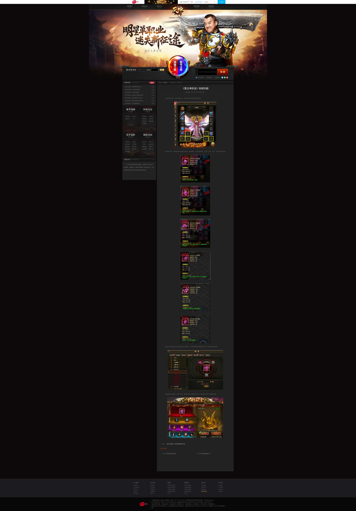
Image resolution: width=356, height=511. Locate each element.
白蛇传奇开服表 (171, 489)
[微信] (225, 77)
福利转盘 (144, 118)
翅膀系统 (127, 146)
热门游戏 (199, 2)
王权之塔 (151, 149)
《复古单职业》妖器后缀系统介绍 (175, 444)
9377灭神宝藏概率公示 (204, 453)
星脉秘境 (151, 116)
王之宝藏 (134, 144)
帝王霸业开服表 (171, 487)
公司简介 (220, 485)
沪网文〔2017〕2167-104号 (177, 500)
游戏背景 (127, 116)
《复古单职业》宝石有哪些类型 (132, 103)
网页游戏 (156, 502)
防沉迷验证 (204, 491)
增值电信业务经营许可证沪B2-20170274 (188, 502)
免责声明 (220, 491)
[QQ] (222, 77)
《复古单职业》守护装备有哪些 (132, 89)
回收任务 (151, 141)
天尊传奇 (152, 485)
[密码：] (212, 73)
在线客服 (203, 485)
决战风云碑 (151, 144)
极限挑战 (144, 146)
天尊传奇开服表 (171, 485)
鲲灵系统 (127, 151)
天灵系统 (134, 146)
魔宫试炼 (127, 144)
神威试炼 (144, 116)
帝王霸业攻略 (187, 487)
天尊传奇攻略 (187, 485)
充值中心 (136, 491)
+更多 (152, 82)
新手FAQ (134, 116)
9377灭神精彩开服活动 (169, 453)
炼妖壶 (134, 141)
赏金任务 (144, 141)
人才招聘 (220, 487)
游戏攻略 (196, 7)
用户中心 (136, 489)
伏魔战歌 (152, 491)
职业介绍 (127, 118)
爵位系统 (127, 149)
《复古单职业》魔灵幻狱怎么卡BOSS (133, 98)
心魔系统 (144, 123)
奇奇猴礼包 (185, 2)
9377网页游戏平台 (135, 2)
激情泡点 (144, 121)
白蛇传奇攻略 (187, 489)
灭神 (178, 10)
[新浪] (227, 77)
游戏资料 (211, 7)
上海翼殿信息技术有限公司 (158, 500)
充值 (192, 2)
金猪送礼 (151, 146)
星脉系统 (134, 149)
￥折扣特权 (136, 487)
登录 (222, 2)
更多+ (139, 69)
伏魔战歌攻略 (187, 491)
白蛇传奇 (152, 489)
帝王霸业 (152, 487)
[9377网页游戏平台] (143, 504)
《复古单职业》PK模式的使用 (131, 92)
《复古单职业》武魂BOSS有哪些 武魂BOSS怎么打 (133, 95)
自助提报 (203, 487)
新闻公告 (144, 7)
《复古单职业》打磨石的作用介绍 (132, 86)
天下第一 (144, 144)
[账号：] (212, 70)
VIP (134, 118)
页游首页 (136, 485)
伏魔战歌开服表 (171, 491)
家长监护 (203, 489)
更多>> (152, 493)
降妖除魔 (151, 121)
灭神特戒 (127, 141)
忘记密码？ (209, 77)
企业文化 (220, 489)
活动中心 (159, 7)
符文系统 (151, 118)
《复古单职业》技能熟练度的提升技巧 (133, 100)
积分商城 (136, 493)
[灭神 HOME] (129, 7)
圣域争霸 (144, 149)
